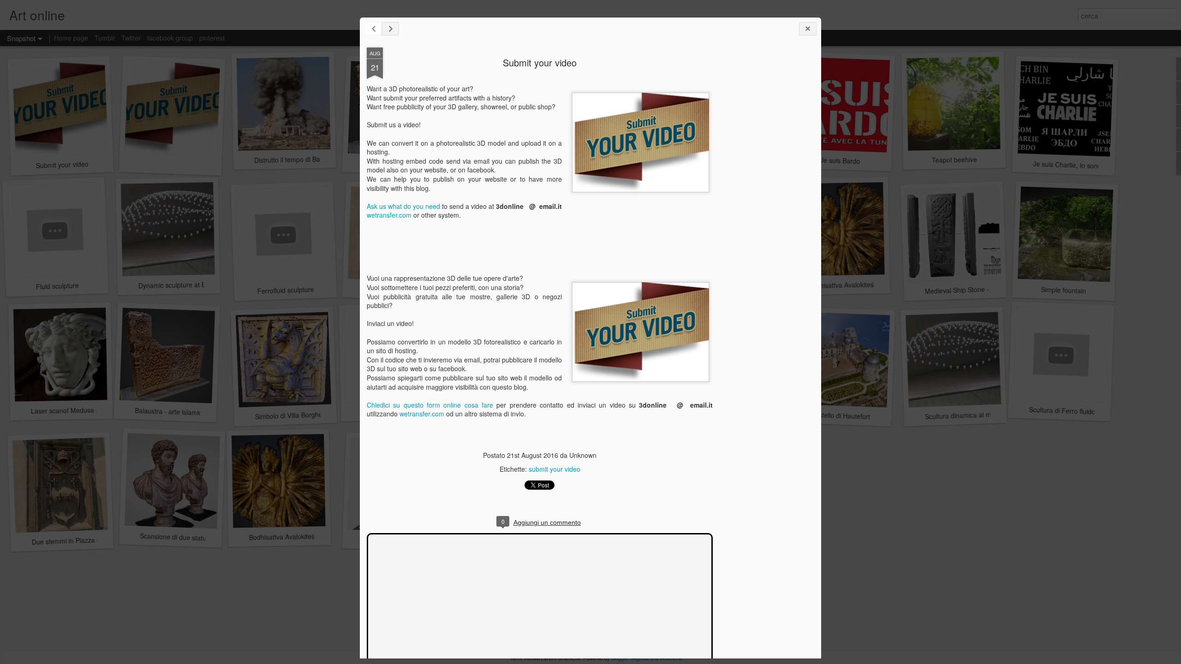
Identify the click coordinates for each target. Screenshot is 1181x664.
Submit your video (540, 62)
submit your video (554, 469)
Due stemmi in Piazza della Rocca (81, 540)
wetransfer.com (389, 214)
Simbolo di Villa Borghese (292, 415)
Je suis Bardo (840, 160)
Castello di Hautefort (840, 415)
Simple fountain (1063, 290)
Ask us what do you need (403, 206)
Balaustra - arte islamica (170, 411)
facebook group (170, 37)
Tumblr (105, 37)
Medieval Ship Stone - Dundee (969, 290)
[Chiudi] (808, 29)
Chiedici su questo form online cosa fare (430, 404)
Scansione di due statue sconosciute (193, 537)
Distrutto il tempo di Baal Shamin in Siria (312, 159)
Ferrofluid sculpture (285, 290)
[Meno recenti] (390, 29)
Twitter (131, 37)
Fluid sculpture (57, 285)
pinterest (212, 37)
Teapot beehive (954, 159)
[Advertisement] (763, 192)
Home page (71, 37)
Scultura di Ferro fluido (1062, 410)
